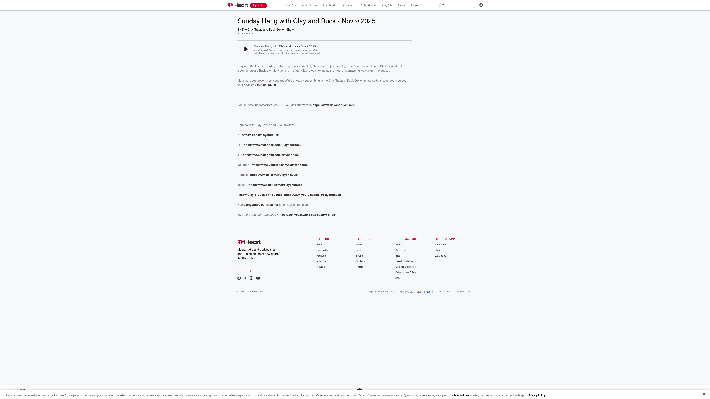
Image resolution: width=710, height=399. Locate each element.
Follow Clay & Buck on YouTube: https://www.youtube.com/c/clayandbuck (289, 194)
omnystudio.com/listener (261, 204)
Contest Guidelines (405, 266)
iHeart (319, 244)
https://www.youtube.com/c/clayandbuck (280, 165)
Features (360, 250)
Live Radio (330, 5)
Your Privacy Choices (411, 291)
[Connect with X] (245, 278)
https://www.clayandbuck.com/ (333, 105)
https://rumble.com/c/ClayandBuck (274, 175)
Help (370, 291)
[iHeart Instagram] (251, 278)
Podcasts (349, 5)
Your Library (309, 5)
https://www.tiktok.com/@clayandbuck (275, 185)
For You (291, 5)
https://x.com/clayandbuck (260, 135)
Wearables (440, 255)
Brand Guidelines (404, 261)
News (402, 5)
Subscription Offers (405, 272)
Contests (361, 261)
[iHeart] (237, 5)
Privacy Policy (386, 291)
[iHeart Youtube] (258, 278)
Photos (360, 266)
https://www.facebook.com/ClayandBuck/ (272, 145)
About (398, 244)
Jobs (398, 277)
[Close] (704, 394)
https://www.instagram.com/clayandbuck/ (271, 155)
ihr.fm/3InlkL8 (266, 85)
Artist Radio (368, 5)
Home (438, 250)
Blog (397, 255)
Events (360, 255)
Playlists (387, 5)
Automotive (441, 244)
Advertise (400, 250)
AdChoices (461, 291)
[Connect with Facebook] (239, 278)
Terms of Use (442, 291)
